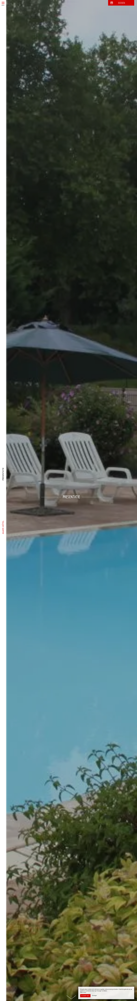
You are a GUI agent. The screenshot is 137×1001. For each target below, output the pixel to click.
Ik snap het (85, 996)
